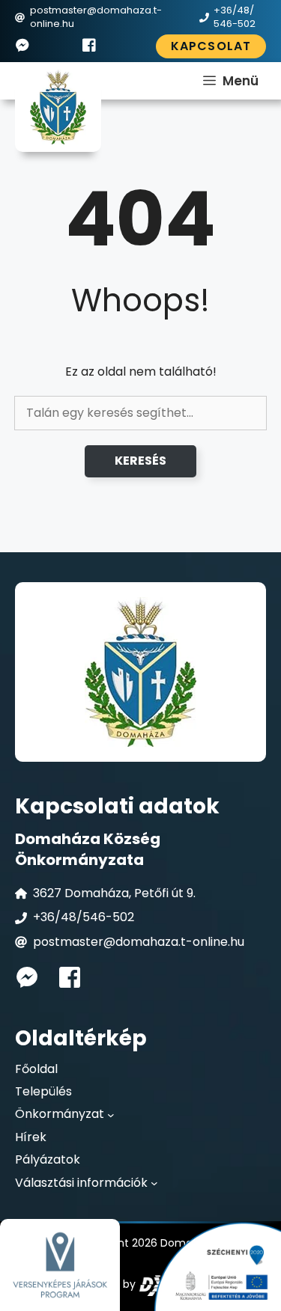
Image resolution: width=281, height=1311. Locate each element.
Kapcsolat (211, 46)
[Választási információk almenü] (154, 1183)
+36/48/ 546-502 (235, 17)
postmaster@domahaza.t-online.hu (96, 17)
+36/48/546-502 (83, 917)
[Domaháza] (58, 107)
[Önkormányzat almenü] (111, 1115)
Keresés (140, 460)
